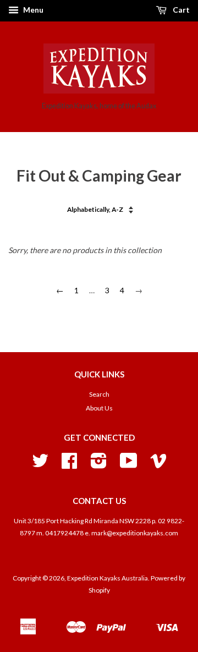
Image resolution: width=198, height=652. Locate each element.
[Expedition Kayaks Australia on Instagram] (98, 465)
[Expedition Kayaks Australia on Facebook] (69, 465)
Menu (32, 9)
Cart (180, 9)
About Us (99, 408)
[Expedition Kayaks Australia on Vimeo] (158, 465)
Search (99, 394)
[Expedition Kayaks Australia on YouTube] (129, 465)
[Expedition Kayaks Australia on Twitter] (40, 465)
